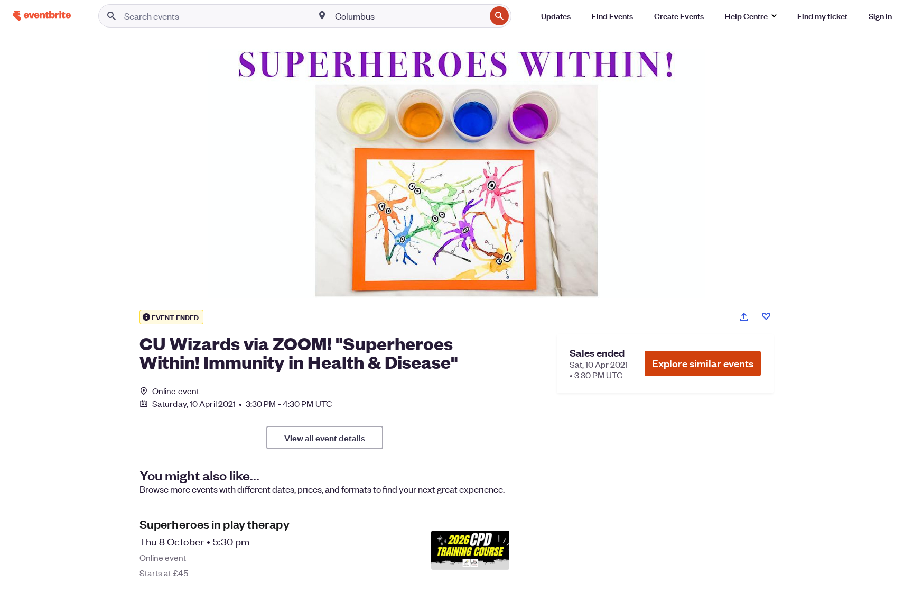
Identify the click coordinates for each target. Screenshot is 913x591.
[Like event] (766, 316)
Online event (175, 391)
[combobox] (409, 16)
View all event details (324, 437)
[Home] (42, 15)
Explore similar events (702, 363)
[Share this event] (743, 317)
